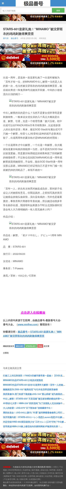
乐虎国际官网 (34, 479)
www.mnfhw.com (27, 324)
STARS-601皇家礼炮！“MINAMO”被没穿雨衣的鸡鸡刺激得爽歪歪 (33, 31)
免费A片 (9, 473)
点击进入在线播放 (33, 312)
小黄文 (55, 466)
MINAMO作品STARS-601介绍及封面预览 (23, 380)
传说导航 (48, 476)
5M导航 (52, 470)
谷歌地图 (51, 482)
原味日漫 (44, 470)
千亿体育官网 (9, 479)
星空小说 (25, 473)
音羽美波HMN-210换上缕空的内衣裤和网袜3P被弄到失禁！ (31, 426)
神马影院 (40, 476)
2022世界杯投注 (15, 470)
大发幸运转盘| (26, 466)
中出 (40, 346)
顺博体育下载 (9, 476)
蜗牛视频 (35, 470)
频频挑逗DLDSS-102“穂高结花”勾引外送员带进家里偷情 (30, 389)
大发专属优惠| (38, 466)
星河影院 (47, 466)
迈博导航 (31, 476)
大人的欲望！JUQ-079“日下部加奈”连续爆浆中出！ (28, 407)
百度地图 (59, 482)
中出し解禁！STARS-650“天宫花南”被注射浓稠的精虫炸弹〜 (32, 398)
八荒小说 (34, 473)
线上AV (17, 473)
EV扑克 (51, 473)
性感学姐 (26, 470)
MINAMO (19, 346)
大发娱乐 (43, 473)
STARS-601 (31, 346)
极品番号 (33, 3)
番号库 (6, 38)
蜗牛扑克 (59, 473)
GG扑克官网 (21, 476)
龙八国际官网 (21, 479)
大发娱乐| (17, 466)
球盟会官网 (58, 476)
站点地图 (43, 482)
